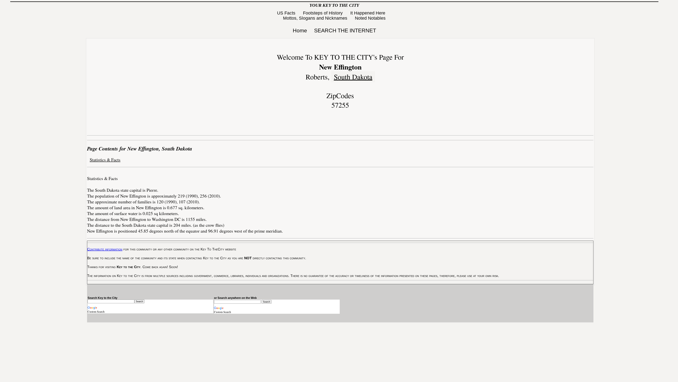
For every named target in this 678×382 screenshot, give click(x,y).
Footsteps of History (323, 12)
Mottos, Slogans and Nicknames (316, 18)
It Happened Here (368, 12)
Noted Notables (370, 18)
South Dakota (353, 76)
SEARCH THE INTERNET (345, 30)
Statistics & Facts (105, 160)
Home (300, 30)
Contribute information (104, 249)
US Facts (287, 12)
